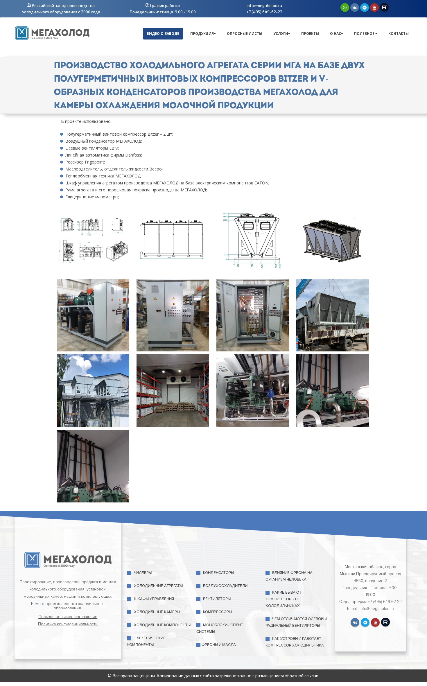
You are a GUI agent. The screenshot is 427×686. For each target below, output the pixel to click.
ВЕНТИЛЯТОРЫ (217, 599)
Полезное (364, 33)
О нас (335, 33)
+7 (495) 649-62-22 (264, 11)
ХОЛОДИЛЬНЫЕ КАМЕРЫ (157, 612)
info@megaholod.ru (264, 5)
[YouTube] (374, 7)
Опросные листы (244, 33)
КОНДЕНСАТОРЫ (218, 572)
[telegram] (364, 7)
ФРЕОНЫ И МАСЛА (219, 644)
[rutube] (384, 7)
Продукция (202, 33)
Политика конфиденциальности (68, 624)
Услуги (280, 33)
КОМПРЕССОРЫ (217, 612)
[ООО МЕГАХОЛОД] (52, 32)
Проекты (310, 33)
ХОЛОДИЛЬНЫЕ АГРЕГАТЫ (158, 585)
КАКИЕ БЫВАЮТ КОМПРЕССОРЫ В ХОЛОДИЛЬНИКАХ (283, 599)
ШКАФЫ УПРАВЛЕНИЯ (154, 599)
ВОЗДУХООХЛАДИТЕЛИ (225, 585)
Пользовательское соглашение (67, 616)
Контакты (398, 33)
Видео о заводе (163, 33)
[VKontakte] (354, 7)
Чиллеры (143, 572)
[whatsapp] (344, 7)
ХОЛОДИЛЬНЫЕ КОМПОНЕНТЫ (162, 625)
